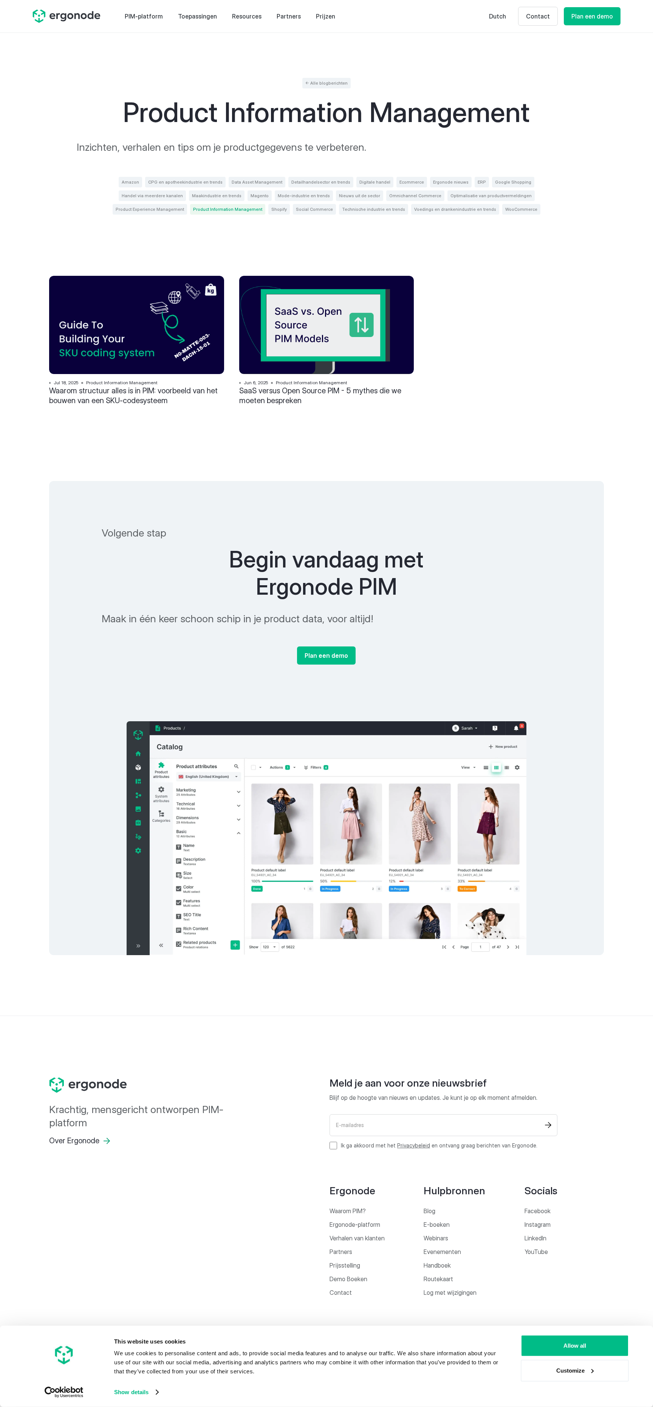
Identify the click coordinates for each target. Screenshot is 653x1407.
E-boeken (437, 1224)
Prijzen (325, 16)
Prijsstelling (345, 1265)
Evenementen (442, 1251)
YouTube (536, 1251)
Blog (429, 1211)
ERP (482, 182)
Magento (260, 195)
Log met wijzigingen (450, 1292)
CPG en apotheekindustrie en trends (185, 182)
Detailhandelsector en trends (320, 182)
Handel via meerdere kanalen (152, 195)
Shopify (279, 209)
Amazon (130, 182)
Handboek (437, 1265)
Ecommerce (411, 182)
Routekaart (438, 1279)
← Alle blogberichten (326, 83)
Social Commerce (314, 209)
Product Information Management (227, 209)
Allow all (574, 1345)
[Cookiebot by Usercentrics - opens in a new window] (64, 1392)
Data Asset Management (257, 182)
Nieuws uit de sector (359, 195)
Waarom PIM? (348, 1211)
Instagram (538, 1224)
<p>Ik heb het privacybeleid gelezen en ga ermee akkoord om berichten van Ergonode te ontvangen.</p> (439, 1145)
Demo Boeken (348, 1279)
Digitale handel (374, 182)
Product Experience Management (150, 209)
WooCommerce (521, 209)
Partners (289, 16)
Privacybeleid (413, 1145)
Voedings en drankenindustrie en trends (455, 209)
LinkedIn (535, 1238)
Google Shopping (513, 182)
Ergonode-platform (355, 1224)
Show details (131, 1392)
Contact (538, 16)
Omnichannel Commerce (415, 195)
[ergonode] (139, 1085)
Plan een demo (592, 16)
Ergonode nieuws (451, 182)
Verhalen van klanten (357, 1238)
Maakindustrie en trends (216, 195)
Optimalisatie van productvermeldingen (491, 195)
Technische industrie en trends (373, 209)
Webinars (436, 1238)
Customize (570, 1370)
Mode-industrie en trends (304, 195)
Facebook (538, 1211)
